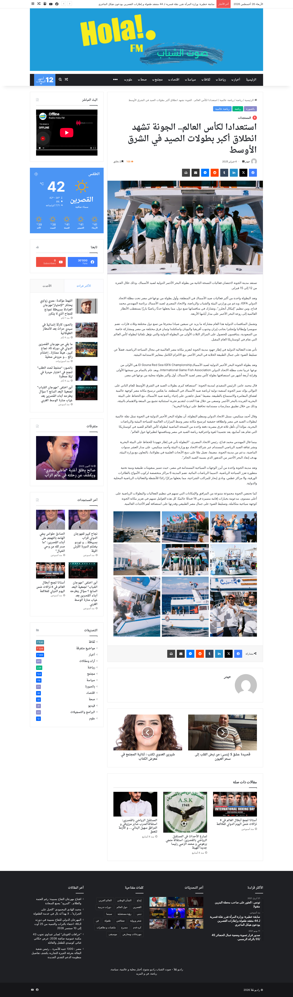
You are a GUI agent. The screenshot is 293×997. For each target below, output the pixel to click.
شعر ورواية (135, 920)
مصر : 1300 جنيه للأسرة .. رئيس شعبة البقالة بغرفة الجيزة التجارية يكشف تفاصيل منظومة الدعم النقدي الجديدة (56, 953)
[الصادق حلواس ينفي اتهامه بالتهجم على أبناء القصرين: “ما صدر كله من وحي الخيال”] (50, 520)
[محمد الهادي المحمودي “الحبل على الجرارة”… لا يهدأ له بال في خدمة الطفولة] (176, 902)
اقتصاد (175, 79)
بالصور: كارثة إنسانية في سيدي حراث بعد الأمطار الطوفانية (57, 329)
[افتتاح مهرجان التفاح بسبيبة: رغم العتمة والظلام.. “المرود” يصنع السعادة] (194, 902)
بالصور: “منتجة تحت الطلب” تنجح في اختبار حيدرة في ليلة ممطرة (55, 372)
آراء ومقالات (87, 661)
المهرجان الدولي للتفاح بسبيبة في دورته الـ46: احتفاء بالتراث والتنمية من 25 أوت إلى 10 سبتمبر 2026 (57, 924)
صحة (143, 79)
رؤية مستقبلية (124, 913)
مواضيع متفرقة (85, 648)
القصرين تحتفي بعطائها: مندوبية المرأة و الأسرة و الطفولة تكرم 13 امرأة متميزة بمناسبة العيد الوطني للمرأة (154, 4)
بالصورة (250, 108)
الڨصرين (137, 907)
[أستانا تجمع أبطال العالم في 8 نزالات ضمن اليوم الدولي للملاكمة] (235, 804)
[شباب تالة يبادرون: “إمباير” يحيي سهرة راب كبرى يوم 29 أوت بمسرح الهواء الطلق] (157, 913)
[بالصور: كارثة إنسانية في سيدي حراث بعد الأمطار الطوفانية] (86, 330)
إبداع (139, 900)
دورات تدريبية (104, 907)
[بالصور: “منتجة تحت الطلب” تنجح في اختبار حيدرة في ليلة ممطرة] (86, 373)
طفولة (107, 920)
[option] (66, 458)
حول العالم (122, 907)
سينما (109, 913)
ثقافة (207, 79)
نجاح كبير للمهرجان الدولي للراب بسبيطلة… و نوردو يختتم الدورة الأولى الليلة (85, 542)
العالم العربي (105, 900)
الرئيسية (251, 79)
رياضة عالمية (227, 100)
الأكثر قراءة (84, 286)
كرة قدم (137, 927)
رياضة (222, 79)
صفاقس (120, 920)
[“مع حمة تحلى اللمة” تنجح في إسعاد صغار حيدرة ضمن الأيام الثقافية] (194, 924)
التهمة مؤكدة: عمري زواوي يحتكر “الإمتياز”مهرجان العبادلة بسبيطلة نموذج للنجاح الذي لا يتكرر (56, 307)
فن (97, 920)
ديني (139, 913)
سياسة (191, 79)
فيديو (91, 706)
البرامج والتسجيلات (82, 712)
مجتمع (159, 79)
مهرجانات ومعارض (132, 934)
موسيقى (113, 934)
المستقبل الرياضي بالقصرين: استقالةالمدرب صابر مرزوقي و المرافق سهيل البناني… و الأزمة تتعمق (138, 826)
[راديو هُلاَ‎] (146, 39)
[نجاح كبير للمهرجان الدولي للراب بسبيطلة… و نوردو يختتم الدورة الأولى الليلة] (83, 520)
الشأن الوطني (124, 900)
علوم (129, 79)
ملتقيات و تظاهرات (106, 927)
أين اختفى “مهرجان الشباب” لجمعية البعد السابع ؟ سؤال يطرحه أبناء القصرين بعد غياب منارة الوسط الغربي (55, 394)
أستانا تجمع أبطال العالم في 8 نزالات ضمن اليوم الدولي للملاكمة (236, 822)
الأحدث (47, 286)
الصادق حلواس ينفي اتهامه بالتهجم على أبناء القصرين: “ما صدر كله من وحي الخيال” (52, 542)
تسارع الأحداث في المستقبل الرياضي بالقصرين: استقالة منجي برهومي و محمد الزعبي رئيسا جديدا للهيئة (186, 842)
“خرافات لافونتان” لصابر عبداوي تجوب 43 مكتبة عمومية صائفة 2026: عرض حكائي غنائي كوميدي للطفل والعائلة (57, 938)
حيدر (247, 161)
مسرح (124, 927)
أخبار (237, 79)
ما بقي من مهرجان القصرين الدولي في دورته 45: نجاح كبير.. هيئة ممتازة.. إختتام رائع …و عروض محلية (55, 351)
